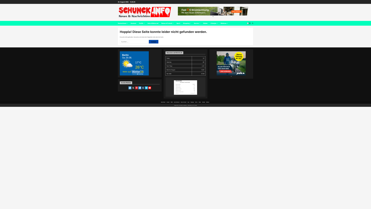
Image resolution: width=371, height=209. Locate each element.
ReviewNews (190, 105)
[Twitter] (129, 87)
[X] (133, 87)
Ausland (133, 23)
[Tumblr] (143, 87)
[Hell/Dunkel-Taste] (249, 23)
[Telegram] (139, 87)
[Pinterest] (136, 87)
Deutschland (122, 23)
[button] (252, 23)
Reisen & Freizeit (166, 23)
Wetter (205, 23)
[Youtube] (149, 87)
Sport (178, 23)
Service (196, 23)
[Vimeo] (146, 87)
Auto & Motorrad (153, 23)
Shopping (186, 23)
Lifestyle (213, 23)
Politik (141, 23)
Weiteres (223, 23)
